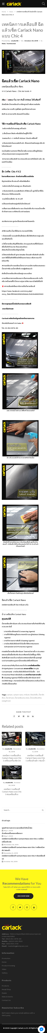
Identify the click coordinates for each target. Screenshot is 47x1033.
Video (4, 969)
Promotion (6, 958)
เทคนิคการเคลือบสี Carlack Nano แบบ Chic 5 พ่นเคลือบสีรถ (12, 791)
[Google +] (28, 716)
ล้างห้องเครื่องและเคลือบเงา (12, 833)
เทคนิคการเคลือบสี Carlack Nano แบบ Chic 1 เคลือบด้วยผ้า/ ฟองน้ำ (35, 758)
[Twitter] (18, 716)
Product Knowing (8, 965)
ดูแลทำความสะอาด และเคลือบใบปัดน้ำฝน (17, 828)
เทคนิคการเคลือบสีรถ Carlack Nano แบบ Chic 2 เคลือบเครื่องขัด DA (12, 758)
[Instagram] (27, 907)
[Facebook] (14, 716)
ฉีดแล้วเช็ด (34, 694)
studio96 (14, 41)
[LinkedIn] (32, 716)
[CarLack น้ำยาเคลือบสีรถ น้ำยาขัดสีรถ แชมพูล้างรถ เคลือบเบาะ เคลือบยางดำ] (14, 3)
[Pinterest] (23, 716)
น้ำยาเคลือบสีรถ (35, 698)
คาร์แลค (27, 694)
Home (4, 12)
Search (42, 810)
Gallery (4, 973)
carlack (9, 694)
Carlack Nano (20, 614)
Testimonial (11, 43)
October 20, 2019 (31, 41)
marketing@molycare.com (18, 946)
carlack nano (18, 694)
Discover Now (23, 896)
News (11, 12)
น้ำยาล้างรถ (10, 698)
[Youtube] (34, 907)
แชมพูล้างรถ (6, 701)
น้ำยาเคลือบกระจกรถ (22, 698)
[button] (43, 981)
